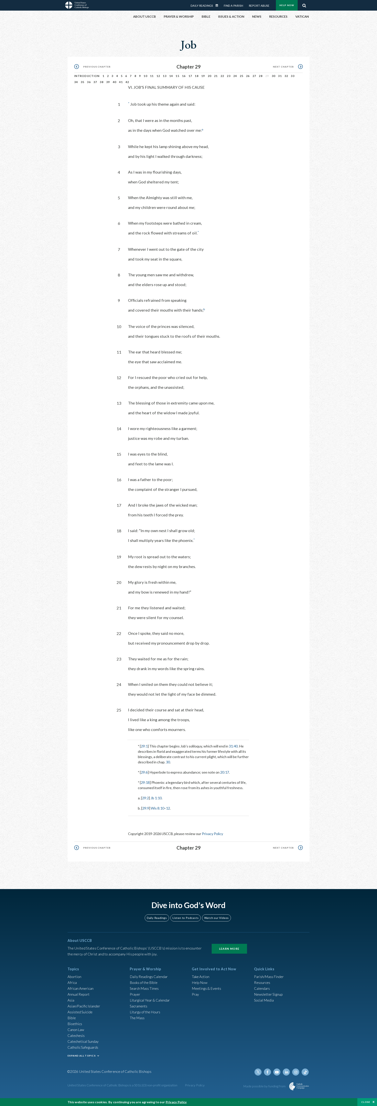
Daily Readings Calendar (218, 5)
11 (152, 76)
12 (158, 76)
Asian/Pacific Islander (84, 1006)
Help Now (286, 5)
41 (121, 82)
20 (209, 76)
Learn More (229, 948)
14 (171, 76)
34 (76, 82)
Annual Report (79, 994)
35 (82, 82)
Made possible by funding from (264, 1086)
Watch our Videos (216, 917)
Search (304, 4)
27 (254, 76)
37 (95, 82)
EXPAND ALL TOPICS (82, 1055)
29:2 (145, 798)
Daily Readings (202, 5)
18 (197, 76)
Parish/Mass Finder (269, 976)
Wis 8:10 (157, 808)
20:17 (224, 772)
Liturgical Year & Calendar (150, 1000)
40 (114, 82)
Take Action (200, 976)
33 (293, 76)
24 (235, 76)
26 (248, 76)
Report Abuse (259, 5)
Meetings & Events (206, 988)
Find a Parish (233, 5)
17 (190, 76)
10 (145, 76)
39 (108, 82)
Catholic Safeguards (83, 1047)
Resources (262, 982)
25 (241, 76)
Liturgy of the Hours (145, 1012)
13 (165, 76)
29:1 (144, 746)
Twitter (258, 1072)
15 (177, 76)
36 (89, 82)
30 (273, 76)
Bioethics (75, 1024)
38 (101, 82)
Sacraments (138, 1006)
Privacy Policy (212, 834)
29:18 (145, 782)
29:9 (145, 808)
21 (216, 76)
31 (280, 76)
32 (286, 76)
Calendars (262, 988)
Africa (72, 982)
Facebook (267, 1072)
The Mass (137, 1018)
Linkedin (286, 1072)
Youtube (276, 1072)
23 (229, 76)
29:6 (144, 772)
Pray (195, 994)
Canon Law (76, 1029)
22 (222, 76)
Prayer (135, 994)
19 (203, 76)
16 (184, 76)
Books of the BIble (143, 982)
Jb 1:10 (156, 798)
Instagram (295, 1072)
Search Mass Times (144, 988)
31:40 (233, 746)
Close (365, 1102)
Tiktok (305, 1072)
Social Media (264, 1000)
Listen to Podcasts (186, 917)
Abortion (74, 976)
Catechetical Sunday (83, 1041)
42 (127, 82)
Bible (72, 1018)
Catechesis (76, 1035)
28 (261, 76)
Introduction (87, 76)
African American (80, 988)
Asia (71, 1000)
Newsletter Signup (268, 994)
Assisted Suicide (80, 1012)
